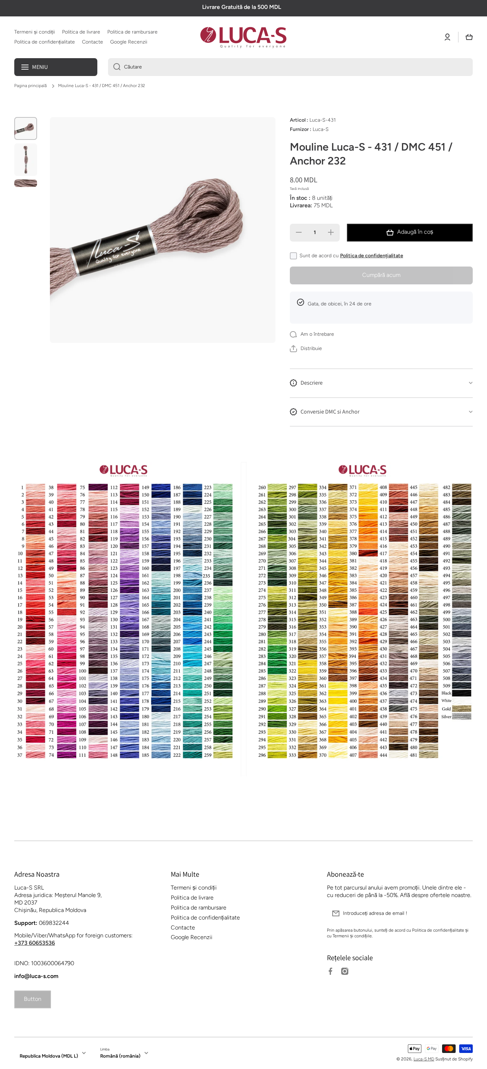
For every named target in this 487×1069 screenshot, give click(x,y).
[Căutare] (114, 67)
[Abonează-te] (464, 913)
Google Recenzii (191, 937)
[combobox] (290, 67)
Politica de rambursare (198, 907)
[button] (469, 37)
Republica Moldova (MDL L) (49, 1056)
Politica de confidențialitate (371, 256)
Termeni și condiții (194, 887)
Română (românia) (120, 1056)
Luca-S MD (424, 1059)
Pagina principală (30, 85)
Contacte (183, 927)
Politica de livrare (192, 897)
